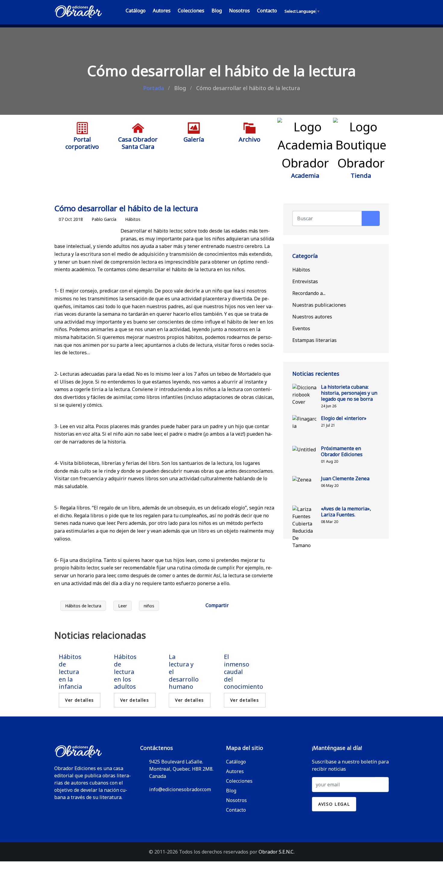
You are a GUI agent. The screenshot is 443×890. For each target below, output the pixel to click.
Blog (217, 10)
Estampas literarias (314, 340)
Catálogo (136, 10)
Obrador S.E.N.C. (276, 851)
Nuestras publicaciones (319, 305)
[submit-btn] (379, 783)
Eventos (301, 328)
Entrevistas (305, 281)
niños (149, 606)
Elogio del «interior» (343, 418)
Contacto (267, 10)
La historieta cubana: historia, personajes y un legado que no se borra (349, 393)
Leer (122, 606)
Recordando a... (308, 293)
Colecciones (191, 10)
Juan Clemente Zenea (345, 478)
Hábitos (132, 219)
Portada (153, 88)
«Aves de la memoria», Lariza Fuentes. (346, 511)
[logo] (78, 10)
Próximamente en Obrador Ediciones (342, 451)
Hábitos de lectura (83, 606)
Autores (162, 10)
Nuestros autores (312, 316)
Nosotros (239, 10)
